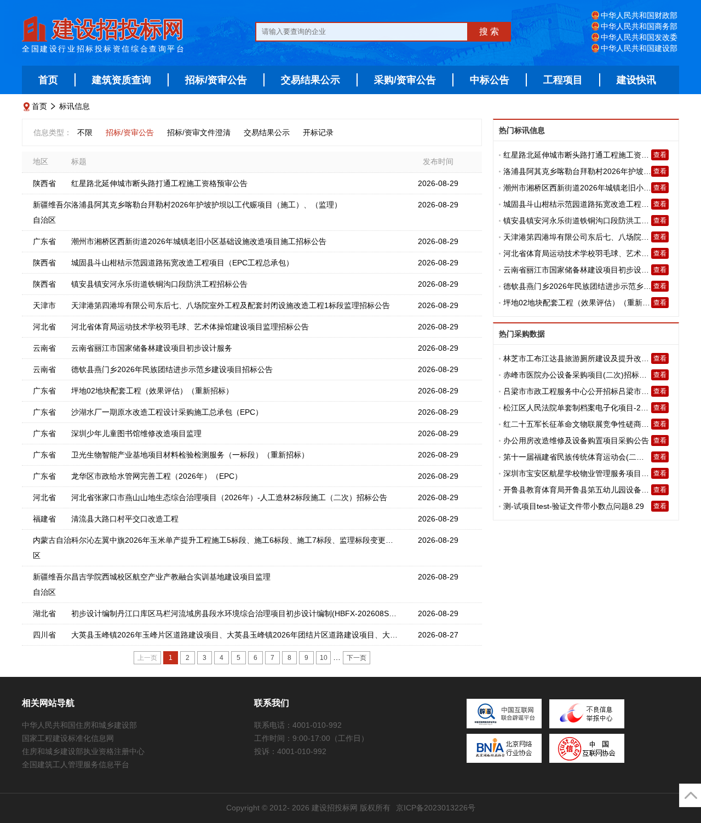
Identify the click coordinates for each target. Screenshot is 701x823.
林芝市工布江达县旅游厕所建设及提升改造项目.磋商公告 (600, 358)
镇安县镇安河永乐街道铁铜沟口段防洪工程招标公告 (159, 284)
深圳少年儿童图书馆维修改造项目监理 (136, 433)
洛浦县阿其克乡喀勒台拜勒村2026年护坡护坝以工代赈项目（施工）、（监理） (206, 204)
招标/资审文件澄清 (199, 132)
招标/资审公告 (216, 79)
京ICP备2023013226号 (435, 807)
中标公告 (489, 79)
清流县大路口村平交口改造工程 (125, 518)
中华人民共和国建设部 (639, 48)
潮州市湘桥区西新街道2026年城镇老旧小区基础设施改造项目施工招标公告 (198, 241)
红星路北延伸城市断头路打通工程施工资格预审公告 (159, 183)
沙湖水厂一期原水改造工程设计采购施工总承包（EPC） (167, 412)
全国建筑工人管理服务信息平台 (75, 764)
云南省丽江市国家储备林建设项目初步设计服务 (151, 348)
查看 (659, 155)
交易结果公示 (310, 79)
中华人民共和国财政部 (639, 15)
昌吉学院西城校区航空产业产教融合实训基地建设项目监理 (171, 576)
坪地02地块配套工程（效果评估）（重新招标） (152, 390)
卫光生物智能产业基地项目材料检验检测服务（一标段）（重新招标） (190, 454)
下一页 (356, 658)
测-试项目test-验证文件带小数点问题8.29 (573, 506)
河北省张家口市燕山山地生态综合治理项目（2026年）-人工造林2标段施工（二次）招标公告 (229, 497)
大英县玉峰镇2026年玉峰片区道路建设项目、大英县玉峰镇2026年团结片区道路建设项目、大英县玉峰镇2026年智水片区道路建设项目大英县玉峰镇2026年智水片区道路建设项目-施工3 (385, 634)
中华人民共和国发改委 (639, 37)
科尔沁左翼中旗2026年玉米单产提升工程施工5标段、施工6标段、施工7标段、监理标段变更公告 (236, 540)
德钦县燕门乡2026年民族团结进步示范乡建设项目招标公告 (172, 369)
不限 (85, 132)
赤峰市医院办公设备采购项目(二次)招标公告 (578, 374)
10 (323, 658)
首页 (48, 79)
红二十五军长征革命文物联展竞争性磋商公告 (580, 424)
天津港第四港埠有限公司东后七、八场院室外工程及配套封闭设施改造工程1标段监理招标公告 (230, 305)
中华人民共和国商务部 (639, 26)
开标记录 (318, 132)
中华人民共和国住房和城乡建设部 (79, 725)
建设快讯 (636, 79)
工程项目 (563, 79)
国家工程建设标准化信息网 (68, 738)
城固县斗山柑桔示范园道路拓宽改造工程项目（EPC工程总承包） (182, 262)
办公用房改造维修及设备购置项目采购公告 (576, 440)
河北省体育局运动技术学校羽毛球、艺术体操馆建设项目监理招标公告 (190, 326)
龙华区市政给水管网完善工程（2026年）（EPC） (156, 476)
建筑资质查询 (121, 79)
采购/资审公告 (405, 79)
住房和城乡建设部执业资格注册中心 (83, 751)
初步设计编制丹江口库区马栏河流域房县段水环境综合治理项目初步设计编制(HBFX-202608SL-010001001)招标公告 (270, 613)
